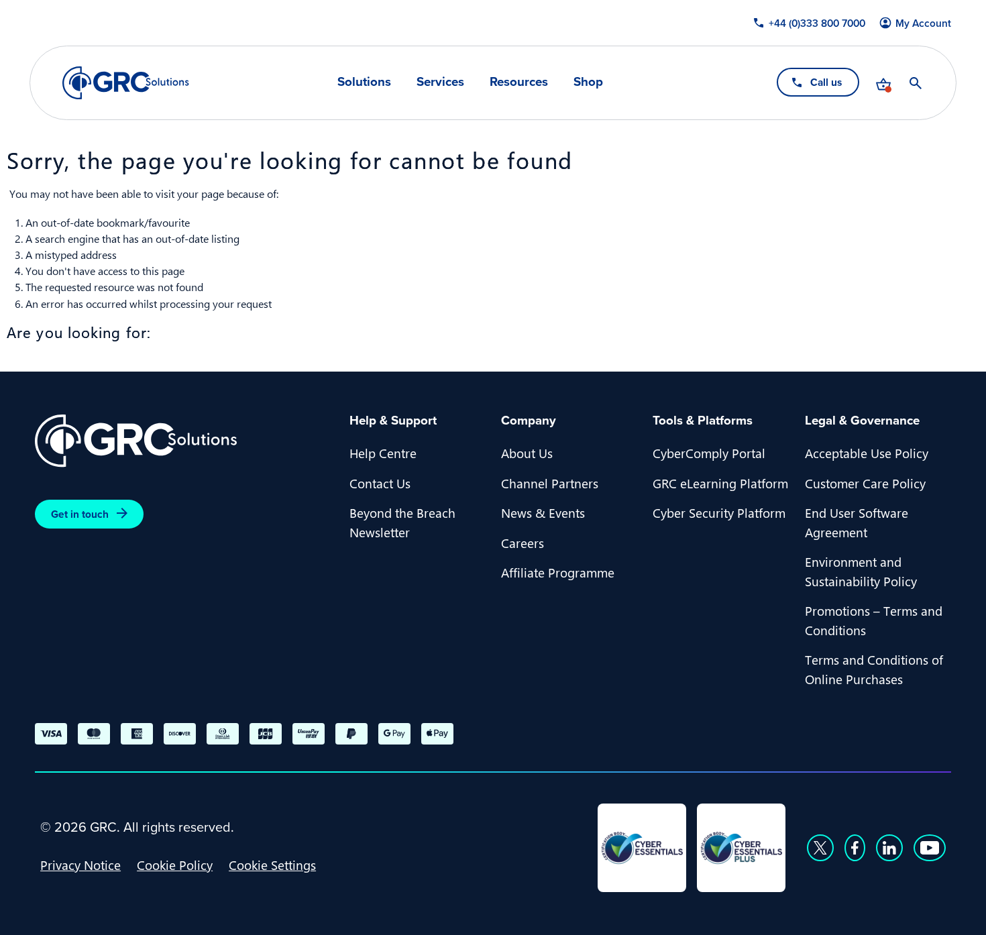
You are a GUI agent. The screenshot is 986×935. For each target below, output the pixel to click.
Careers (522, 542)
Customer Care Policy (865, 483)
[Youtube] (930, 847)
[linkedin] (889, 847)
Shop (588, 82)
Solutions (364, 82)
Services (440, 82)
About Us (527, 452)
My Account (923, 23)
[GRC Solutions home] (184, 441)
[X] (820, 847)
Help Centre (383, 452)
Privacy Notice (80, 864)
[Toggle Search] (916, 83)
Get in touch (80, 514)
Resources (519, 82)
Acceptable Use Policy (866, 452)
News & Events (543, 512)
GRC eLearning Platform (720, 483)
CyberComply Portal (709, 452)
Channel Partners (549, 483)
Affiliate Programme (557, 572)
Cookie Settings (272, 864)
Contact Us (379, 483)
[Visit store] (883, 83)
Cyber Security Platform (719, 512)
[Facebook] (854, 847)
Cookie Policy (175, 864)
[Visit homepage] (125, 82)
